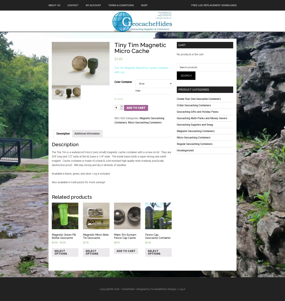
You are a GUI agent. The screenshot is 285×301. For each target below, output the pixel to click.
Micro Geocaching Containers (145, 122)
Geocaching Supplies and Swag (195, 124)
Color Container (123, 82)
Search (186, 75)
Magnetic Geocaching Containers (196, 131)
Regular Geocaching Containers (195, 144)
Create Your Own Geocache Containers (199, 98)
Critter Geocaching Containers (194, 105)
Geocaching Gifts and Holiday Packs (198, 111)
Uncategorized (185, 150)
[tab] (63, 133)
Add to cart (136, 107)
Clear (137, 90)
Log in (182, 289)
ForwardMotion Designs (163, 289)
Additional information (87, 133)
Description (63, 133)
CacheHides (128, 289)
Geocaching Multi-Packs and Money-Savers (202, 118)
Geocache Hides (142, 21)
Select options (60, 252)
